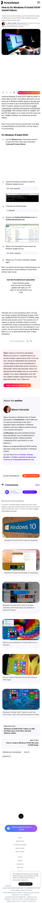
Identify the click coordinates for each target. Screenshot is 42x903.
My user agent (20, 848)
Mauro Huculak (12, 23)
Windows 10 (7, 756)
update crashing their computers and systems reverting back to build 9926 (21, 108)
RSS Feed (20, 867)
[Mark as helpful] (27, 341)
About (20, 857)
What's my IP (20, 841)
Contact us (20, 864)
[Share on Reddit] (3, 92)
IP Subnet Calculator (20, 845)
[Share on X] (6, 92)
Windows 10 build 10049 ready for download (21, 573)
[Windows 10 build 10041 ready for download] (21, 527)
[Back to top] (21, 816)
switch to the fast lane (32, 101)
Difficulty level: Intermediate (12, 752)
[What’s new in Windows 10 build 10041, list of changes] (21, 629)
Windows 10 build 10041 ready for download (21, 540)
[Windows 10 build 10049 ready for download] (21, 559)
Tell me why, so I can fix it (21, 345)
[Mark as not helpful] (31, 341)
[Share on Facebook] (10, 92)
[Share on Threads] (14, 92)
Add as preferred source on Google (21, 828)
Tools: (20, 838)
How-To (26, 752)
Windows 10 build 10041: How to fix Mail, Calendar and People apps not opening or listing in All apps (18, 607)
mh (21, 901)
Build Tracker (20, 851)
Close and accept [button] (25, 884)
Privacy (20, 860)
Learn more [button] (24, 880)
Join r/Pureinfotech (32, 476)
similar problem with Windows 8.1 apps (19, 315)
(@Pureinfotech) (22, 23)
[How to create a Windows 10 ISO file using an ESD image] (21, 664)
